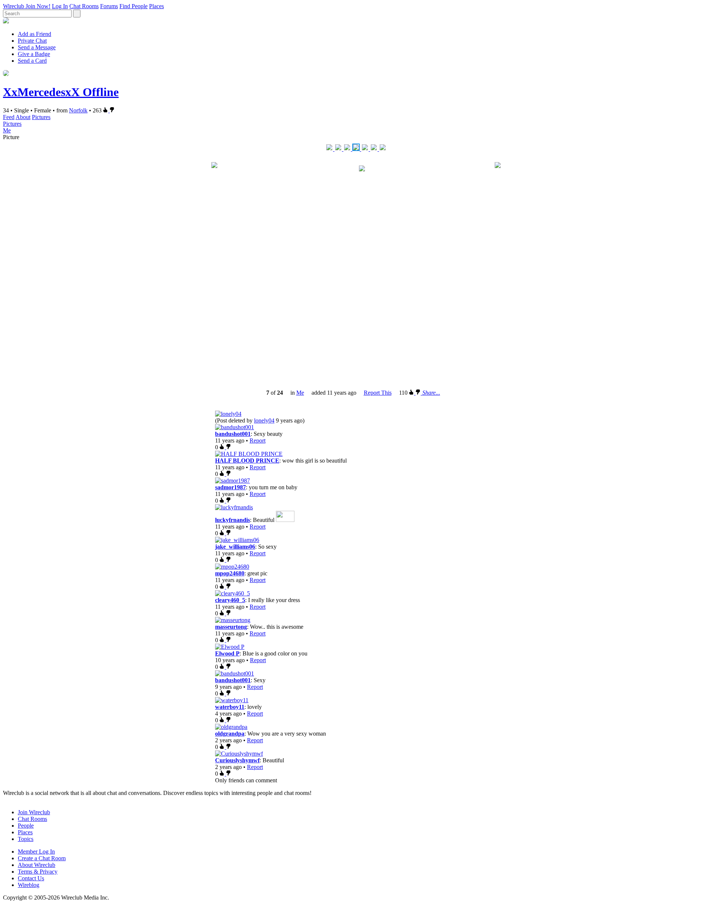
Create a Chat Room (42, 858)
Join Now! (38, 6)
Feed (8, 117)
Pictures (41, 117)
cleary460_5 (230, 600)
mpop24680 (229, 573)
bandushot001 (233, 434)
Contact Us (31, 878)
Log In (60, 6)
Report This (378, 392)
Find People (133, 6)
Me (7, 130)
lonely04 (264, 420)
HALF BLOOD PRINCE (247, 460)
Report (258, 440)
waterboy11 (229, 707)
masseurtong (231, 627)
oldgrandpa (229, 733)
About (23, 117)
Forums (109, 6)
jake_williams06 (235, 546)
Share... (431, 392)
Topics (25, 839)
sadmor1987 (230, 487)
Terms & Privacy (37, 871)
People (26, 825)
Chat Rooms (84, 6)
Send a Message (37, 47)
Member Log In (36, 851)
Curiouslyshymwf (237, 760)
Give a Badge (34, 54)
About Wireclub (36, 865)
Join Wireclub (34, 812)
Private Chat (32, 40)
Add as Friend (34, 34)
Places (156, 6)
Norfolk (78, 110)
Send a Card (32, 60)
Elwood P (227, 653)
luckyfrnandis (232, 520)
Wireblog (28, 885)
